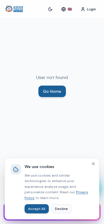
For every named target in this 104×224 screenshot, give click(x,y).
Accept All (36, 208)
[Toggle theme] (50, 9)
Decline (61, 208)
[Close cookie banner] (93, 163)
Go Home (52, 91)
